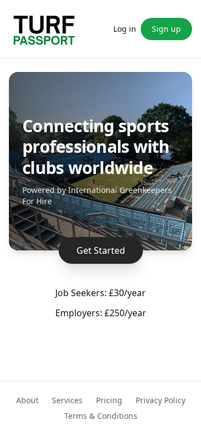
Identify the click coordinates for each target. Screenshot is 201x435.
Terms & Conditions (100, 415)
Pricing (109, 400)
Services (67, 400)
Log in (124, 28)
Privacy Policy (160, 400)
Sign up (166, 28)
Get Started (100, 250)
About (27, 400)
